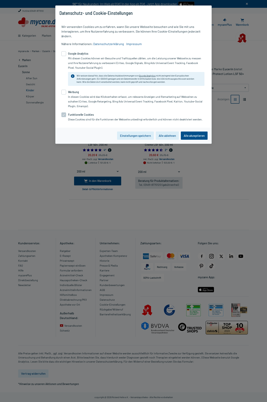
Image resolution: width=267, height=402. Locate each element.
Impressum (134, 44)
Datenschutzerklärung (108, 44)
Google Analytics (147, 75)
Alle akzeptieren (194, 135)
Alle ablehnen (167, 135)
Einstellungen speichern (135, 135)
